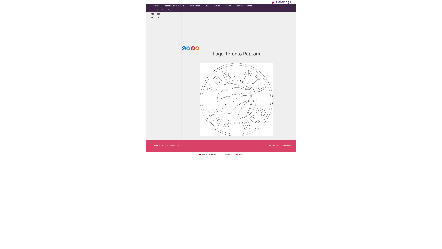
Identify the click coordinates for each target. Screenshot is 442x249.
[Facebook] (184, 48)
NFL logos (155, 14)
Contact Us (286, 145)
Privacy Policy (274, 145)
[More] (197, 48)
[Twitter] (188, 48)
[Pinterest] (193, 48)
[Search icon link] (268, 2)
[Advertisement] (166, 60)
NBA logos (156, 18)
